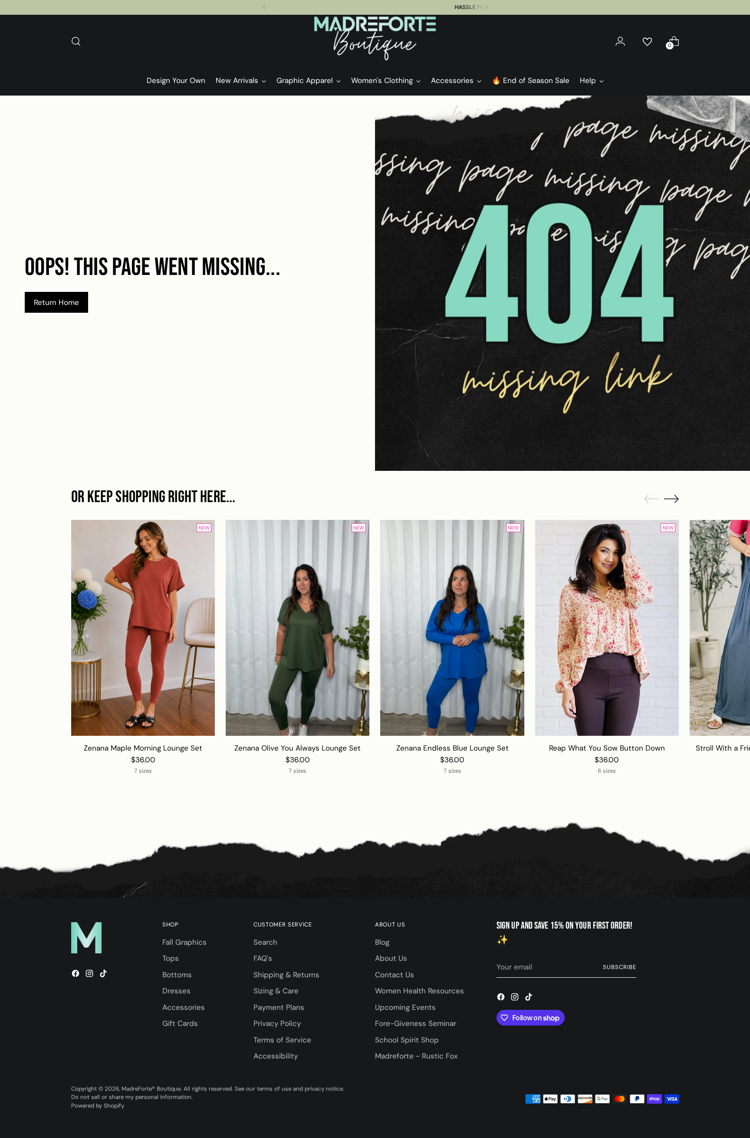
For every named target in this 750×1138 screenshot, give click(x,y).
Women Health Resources (419, 991)
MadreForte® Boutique (151, 1088)
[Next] (486, 7)
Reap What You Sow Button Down (607, 748)
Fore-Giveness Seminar (415, 1023)
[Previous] (264, 7)
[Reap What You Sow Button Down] (607, 628)
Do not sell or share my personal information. (132, 1097)
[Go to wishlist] (647, 41)
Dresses (176, 991)
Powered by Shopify (97, 1105)
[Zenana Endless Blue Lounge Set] (452, 628)
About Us (391, 958)
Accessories (183, 1007)
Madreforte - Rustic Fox (416, 1056)
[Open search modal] (76, 41)
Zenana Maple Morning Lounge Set (143, 748)
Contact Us (394, 974)
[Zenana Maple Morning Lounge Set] (143, 628)
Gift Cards (180, 1023)
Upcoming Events (405, 1007)
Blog (382, 942)
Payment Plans (278, 1007)
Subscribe (619, 967)
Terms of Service (282, 1040)
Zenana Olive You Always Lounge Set (297, 748)
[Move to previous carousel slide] (651, 499)
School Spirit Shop (407, 1040)
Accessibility (275, 1056)
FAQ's (262, 958)
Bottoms (177, 974)
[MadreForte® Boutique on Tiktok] (104, 975)
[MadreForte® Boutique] (375, 41)
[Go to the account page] (620, 41)
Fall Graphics (184, 942)
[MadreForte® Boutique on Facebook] (76, 975)
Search (265, 942)
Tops (170, 958)
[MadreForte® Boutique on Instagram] (90, 975)
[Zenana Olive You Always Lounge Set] (297, 628)
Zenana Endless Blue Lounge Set (452, 748)
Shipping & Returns (286, 974)
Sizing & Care (276, 991)
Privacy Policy (277, 1023)
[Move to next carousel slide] (671, 498)
